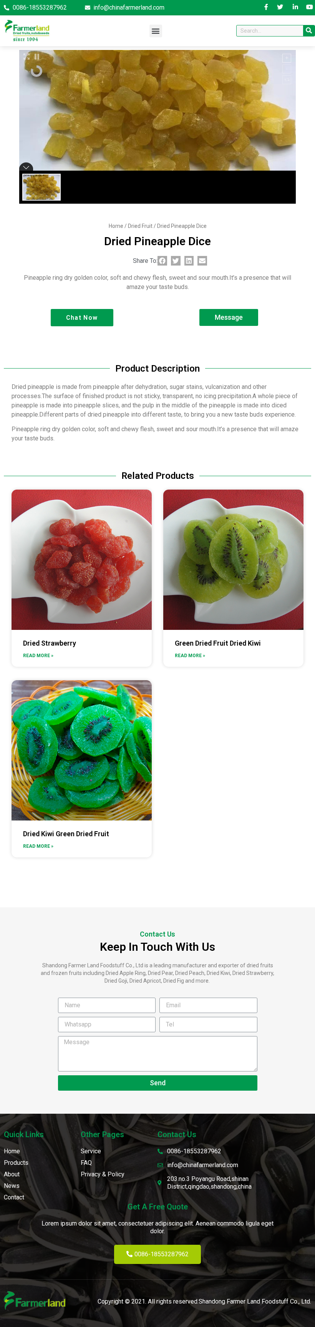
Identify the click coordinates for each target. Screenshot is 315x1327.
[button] (155, 31)
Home (116, 226)
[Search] (309, 30)
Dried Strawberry (49, 643)
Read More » (38, 655)
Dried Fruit (140, 226)
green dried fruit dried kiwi (218, 643)
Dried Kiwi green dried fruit (66, 834)
